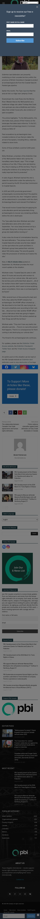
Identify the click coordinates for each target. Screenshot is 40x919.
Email (8, 31)
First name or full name (15, 22)
